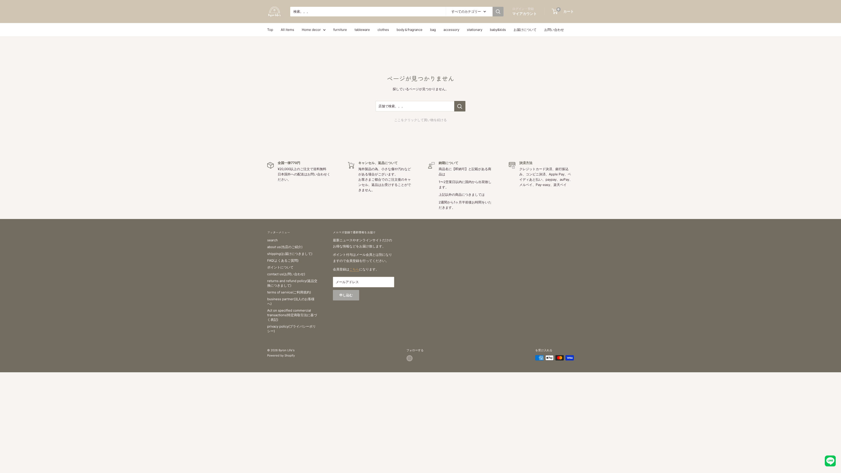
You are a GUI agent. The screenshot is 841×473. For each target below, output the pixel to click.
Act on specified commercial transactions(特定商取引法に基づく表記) (292, 315)
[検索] (498, 11)
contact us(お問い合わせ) (286, 274)
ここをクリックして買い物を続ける (420, 120)
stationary (474, 30)
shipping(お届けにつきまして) (289, 254)
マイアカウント (524, 13)
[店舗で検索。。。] (459, 106)
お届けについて (525, 30)
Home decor (311, 30)
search (272, 240)
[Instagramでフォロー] (409, 358)
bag (433, 30)
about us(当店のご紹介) (284, 247)
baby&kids (498, 30)
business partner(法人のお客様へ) (290, 301)
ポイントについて (280, 267)
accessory (451, 30)
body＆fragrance (409, 30)
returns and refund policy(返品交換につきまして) (292, 283)
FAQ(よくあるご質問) (283, 260)
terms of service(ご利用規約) (289, 292)
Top (270, 30)
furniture (340, 30)
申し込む (346, 295)
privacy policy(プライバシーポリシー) (291, 328)
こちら (354, 269)
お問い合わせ (554, 30)
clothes (383, 30)
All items (287, 30)
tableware (362, 30)
